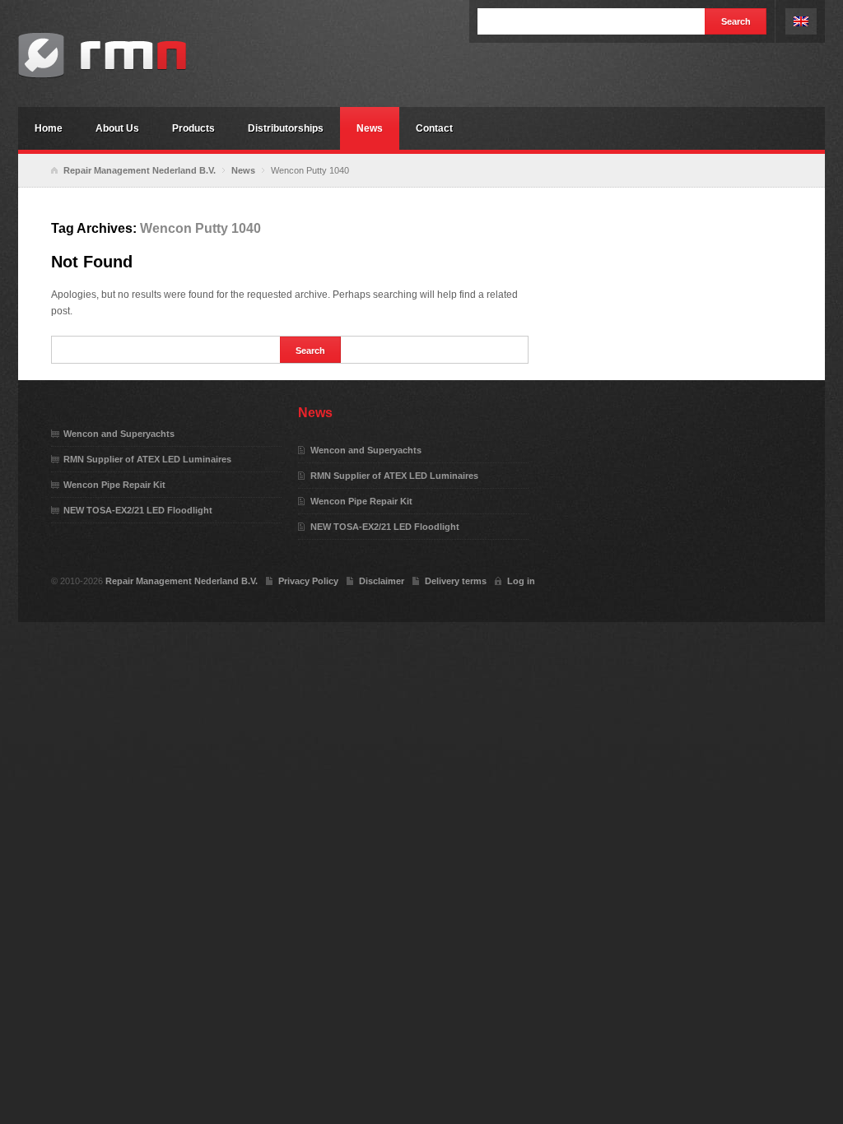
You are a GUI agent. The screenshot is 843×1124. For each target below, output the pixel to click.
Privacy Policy (308, 581)
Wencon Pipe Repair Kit (114, 485)
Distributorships (286, 128)
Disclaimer (381, 581)
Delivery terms (456, 581)
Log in (521, 581)
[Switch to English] (801, 21)
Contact (434, 128)
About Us (117, 128)
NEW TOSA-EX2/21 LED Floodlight (137, 510)
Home (49, 128)
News (369, 128)
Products (193, 128)
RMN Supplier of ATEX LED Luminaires (147, 459)
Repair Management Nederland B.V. (141, 55)
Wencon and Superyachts (119, 434)
